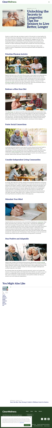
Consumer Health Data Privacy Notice (43, 424)
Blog (36, 411)
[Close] (30, 417)
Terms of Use (33, 424)
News (32, 411)
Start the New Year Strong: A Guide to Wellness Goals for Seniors (29, 402)
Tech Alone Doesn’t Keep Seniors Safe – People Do (4, 300)
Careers (40, 411)
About (27, 411)
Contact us (29, 414)
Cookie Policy (22, 422)
